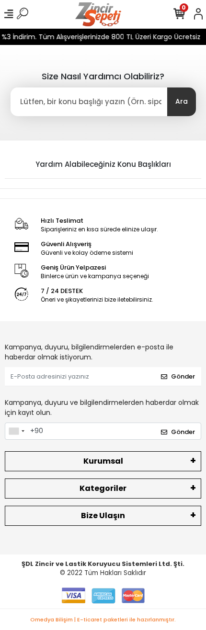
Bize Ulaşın (103, 515)
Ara (181, 101)
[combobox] (16, 431)
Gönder (183, 376)
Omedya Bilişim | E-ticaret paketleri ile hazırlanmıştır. (103, 619)
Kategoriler (103, 488)
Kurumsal (103, 461)
